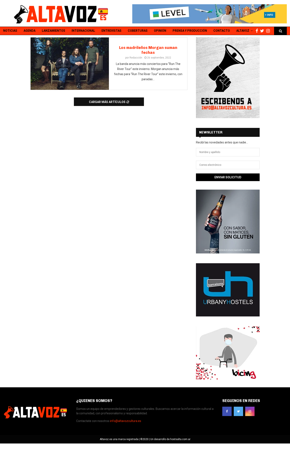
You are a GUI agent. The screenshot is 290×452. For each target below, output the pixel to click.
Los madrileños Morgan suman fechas (148, 50)
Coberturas (138, 30)
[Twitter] (263, 31)
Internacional (83, 30)
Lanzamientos (53, 30)
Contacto (221, 30)
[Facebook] (258, 31)
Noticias (10, 30)
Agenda (29, 30)
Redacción (136, 57)
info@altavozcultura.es (125, 421)
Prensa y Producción (190, 30)
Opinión (160, 30)
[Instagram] (269, 31)
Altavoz (242, 30)
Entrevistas (111, 30)
